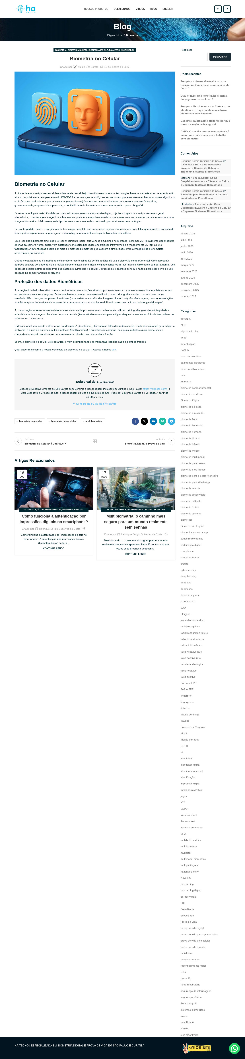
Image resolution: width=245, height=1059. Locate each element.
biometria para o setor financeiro (199, 475)
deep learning (188, 576)
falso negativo (189, 670)
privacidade (187, 915)
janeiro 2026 (188, 277)
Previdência (187, 909)
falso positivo (188, 676)
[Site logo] (26, 8)
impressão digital (190, 783)
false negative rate (191, 651)
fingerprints (187, 702)
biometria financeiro (192, 425)
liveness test (188, 821)
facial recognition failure (194, 632)
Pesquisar (186, 49)
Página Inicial (114, 35)
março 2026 (187, 264)
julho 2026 (187, 239)
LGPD (184, 808)
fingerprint (186, 695)
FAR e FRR (187, 689)
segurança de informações (196, 990)
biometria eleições (191, 406)
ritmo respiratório (190, 984)
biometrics (186, 519)
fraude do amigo (190, 714)
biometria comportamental (196, 387)
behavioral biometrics (193, 369)
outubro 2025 (188, 296)
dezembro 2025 (190, 283)
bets (183, 375)
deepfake (186, 582)
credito (184, 563)
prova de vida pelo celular (195, 940)
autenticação (32, 509)
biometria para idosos (193, 469)
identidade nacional (192, 771)
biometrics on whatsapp (194, 532)
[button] (234, 1048)
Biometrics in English (192, 526)
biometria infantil (190, 444)
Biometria (132, 35)
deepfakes (187, 588)
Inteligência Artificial (192, 789)
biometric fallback (191, 501)
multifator (186, 852)
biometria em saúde (192, 412)
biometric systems (191, 513)
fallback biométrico (191, 645)
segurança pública (191, 997)
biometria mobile (98, 50)
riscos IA (185, 978)
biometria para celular (63, 421)
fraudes (185, 720)
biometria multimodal (121, 50)
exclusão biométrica (192, 620)
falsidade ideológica (192, 664)
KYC (183, 802)
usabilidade (187, 1022)
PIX (183, 903)
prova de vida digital (192, 928)
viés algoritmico (189, 1034)
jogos (184, 796)
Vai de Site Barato (88, 66)
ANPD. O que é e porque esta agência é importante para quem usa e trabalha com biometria (205, 135)
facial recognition (190, 626)
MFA (183, 833)
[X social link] (144, 421)
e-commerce (188, 601)
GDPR (184, 745)
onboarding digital (191, 890)
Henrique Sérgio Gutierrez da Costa (59, 528)
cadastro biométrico (192, 538)
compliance (187, 551)
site (114, 349)
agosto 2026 (188, 233)
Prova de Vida (189, 921)
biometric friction (190, 507)
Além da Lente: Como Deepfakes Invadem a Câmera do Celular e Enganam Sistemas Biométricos (201, 168)
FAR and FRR (189, 683)
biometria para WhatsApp (195, 482)
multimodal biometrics (193, 858)
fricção (184, 733)
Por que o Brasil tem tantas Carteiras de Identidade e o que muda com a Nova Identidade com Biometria (205, 110)
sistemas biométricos (193, 1009)
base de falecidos (191, 356)
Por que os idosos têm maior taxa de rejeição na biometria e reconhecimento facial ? (205, 85)
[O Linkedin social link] (227, 9)
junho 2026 (187, 246)
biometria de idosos (192, 394)
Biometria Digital (77, 50)
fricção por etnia (190, 739)
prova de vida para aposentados (199, 934)
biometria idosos (190, 438)
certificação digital (191, 544)
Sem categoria (189, 1003)
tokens (184, 1016)
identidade (187, 758)
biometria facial (189, 419)
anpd (183, 337)
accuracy (186, 318)
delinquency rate (190, 595)
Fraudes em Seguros (193, 727)
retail (183, 972)
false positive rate (191, 657)
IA (182, 752)
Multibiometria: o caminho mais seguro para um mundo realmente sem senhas (136, 522)
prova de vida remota (193, 947)
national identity (190, 871)
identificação (188, 777)
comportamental (190, 557)
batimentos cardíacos (193, 362)
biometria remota (72, 509)
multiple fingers (189, 865)
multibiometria (93, 421)
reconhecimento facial (193, 965)
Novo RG (186, 877)
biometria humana (191, 431)
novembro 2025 (190, 290)
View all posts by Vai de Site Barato (95, 403)
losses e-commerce (192, 827)
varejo (184, 1028)
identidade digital (190, 764)
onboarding (187, 884)
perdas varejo (188, 896)
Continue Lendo (53, 548)
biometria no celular (30, 421)
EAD (183, 607)
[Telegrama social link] (171, 421)
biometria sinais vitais (193, 494)
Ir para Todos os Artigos (94, 441)
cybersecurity (188, 570)
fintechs (185, 708)
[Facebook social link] (135, 421)
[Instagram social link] (218, 9)
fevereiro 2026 (189, 271)
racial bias (186, 953)
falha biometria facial (192, 639)
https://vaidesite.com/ (155, 388)
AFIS (183, 325)
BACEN (185, 350)
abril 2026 (186, 258)
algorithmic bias (190, 331)
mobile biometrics (191, 840)
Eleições (185, 613)
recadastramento (190, 959)
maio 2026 (187, 252)
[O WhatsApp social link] (162, 421)
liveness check (189, 814)
